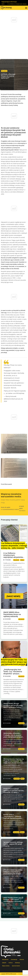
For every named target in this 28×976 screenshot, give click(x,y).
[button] (26, 8)
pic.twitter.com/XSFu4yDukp (15, 393)
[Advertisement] (14, 44)
